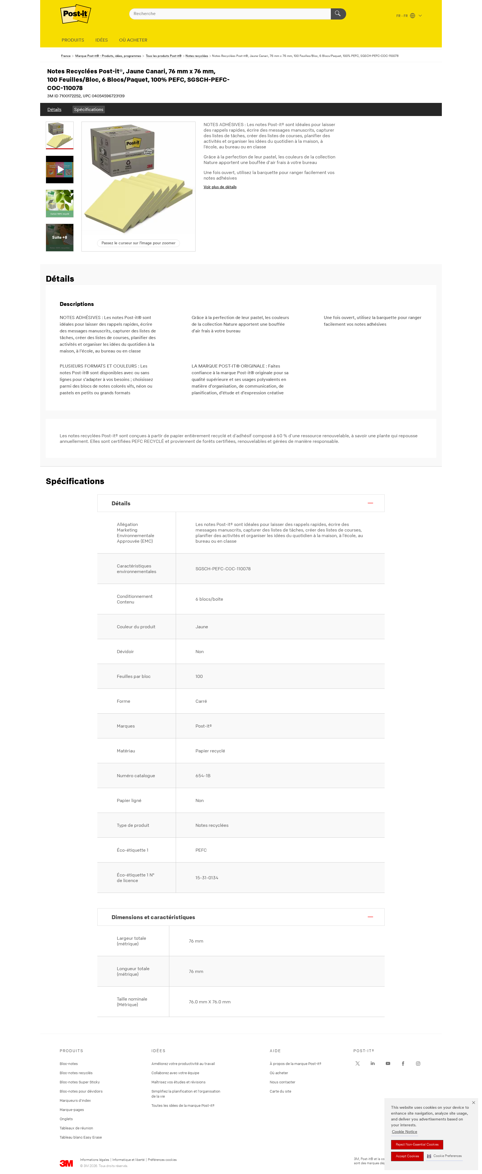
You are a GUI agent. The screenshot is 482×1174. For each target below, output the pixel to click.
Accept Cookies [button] (407, 1156)
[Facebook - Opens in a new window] (403, 1063)
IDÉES (101, 40)
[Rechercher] (338, 14)
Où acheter (279, 1073)
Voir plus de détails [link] (220, 187)
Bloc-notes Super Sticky (80, 1082)
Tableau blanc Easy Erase (81, 1137)
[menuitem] (54, 109)
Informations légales (94, 1160)
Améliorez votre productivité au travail (183, 1063)
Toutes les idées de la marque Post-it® (183, 1105)
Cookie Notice (404, 1132)
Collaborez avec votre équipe (175, 1073)
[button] (444, 1156)
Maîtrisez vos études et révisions (178, 1082)
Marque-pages (72, 1109)
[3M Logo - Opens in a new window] (75, 14)
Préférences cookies (162, 1160)
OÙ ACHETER (133, 40)
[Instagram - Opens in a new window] (418, 1063)
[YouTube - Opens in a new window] (388, 1063)
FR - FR (402, 16)
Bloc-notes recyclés (76, 1073)
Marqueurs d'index (75, 1100)
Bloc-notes (69, 1063)
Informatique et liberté (128, 1160)
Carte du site (280, 1091)
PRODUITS (73, 40)
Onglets (66, 1119)
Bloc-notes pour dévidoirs (81, 1091)
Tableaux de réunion (76, 1128)
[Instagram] (357, 1063)
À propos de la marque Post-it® (295, 1063)
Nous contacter (282, 1082)
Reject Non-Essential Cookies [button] (417, 1144)
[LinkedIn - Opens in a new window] (372, 1063)
